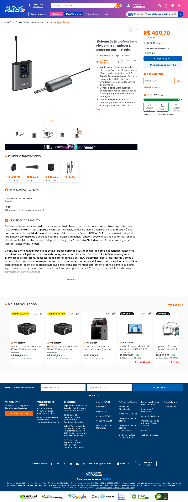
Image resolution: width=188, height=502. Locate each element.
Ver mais (99, 109)
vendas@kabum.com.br (48, 422)
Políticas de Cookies (128, 402)
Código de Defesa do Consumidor (127, 436)
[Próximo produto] (181, 337)
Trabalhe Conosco (149, 435)
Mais (107, 14)
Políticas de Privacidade (124, 408)
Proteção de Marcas (128, 414)
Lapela (48, 22)
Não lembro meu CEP (152, 87)
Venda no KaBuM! (104, 421)
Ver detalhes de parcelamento (156, 48)
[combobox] (84, 5)
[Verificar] (28, 496)
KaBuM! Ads (101, 411)
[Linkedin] (77, 464)
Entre (135, 4)
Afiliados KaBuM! (103, 416)
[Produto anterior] (6, 337)
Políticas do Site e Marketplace (104, 426)
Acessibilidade (170, 402)
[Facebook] (51, 464)
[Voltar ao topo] (94, 474)
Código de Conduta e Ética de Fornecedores (128, 427)
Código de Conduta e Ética (128, 419)
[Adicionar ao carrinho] (41, 314)
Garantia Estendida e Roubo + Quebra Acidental (150, 423)
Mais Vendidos (73, 14)
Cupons (56, 14)
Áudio (26, 22)
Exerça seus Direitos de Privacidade (150, 403)
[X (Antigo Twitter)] (64, 464)
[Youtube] (71, 464)
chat (55, 417)
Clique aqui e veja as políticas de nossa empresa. (115, 488)
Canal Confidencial (150, 416)
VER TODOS (174, 305)
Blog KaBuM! (102, 407)
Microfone (37, 22)
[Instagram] (58, 464)
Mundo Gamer (92, 14)
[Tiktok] (84, 464)
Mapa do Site (170, 407)
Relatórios (145, 430)
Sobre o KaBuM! (103, 402)
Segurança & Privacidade (147, 410)
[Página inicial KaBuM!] (15, 9)
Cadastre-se (139, 7)
